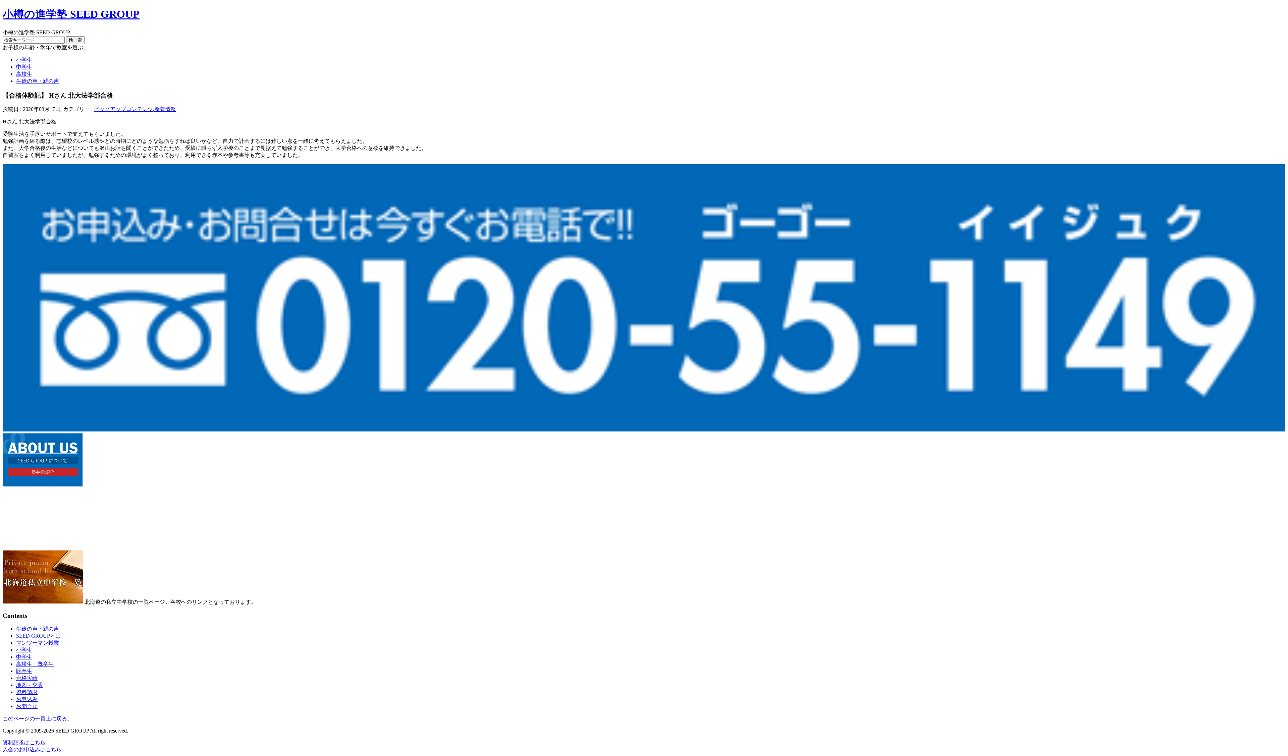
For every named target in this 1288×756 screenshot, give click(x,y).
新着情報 (165, 109)
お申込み (27, 699)
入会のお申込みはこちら (32, 749)
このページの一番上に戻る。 (37, 718)
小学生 (24, 60)
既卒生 (24, 671)
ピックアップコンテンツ (123, 109)
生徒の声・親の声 (37, 81)
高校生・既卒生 (35, 664)
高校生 (24, 74)
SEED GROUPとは (38, 636)
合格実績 (27, 678)
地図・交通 (29, 685)
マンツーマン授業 (37, 643)
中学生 (24, 67)
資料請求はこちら (24, 742)
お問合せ (27, 706)
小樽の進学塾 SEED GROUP (71, 14)
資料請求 (27, 692)
